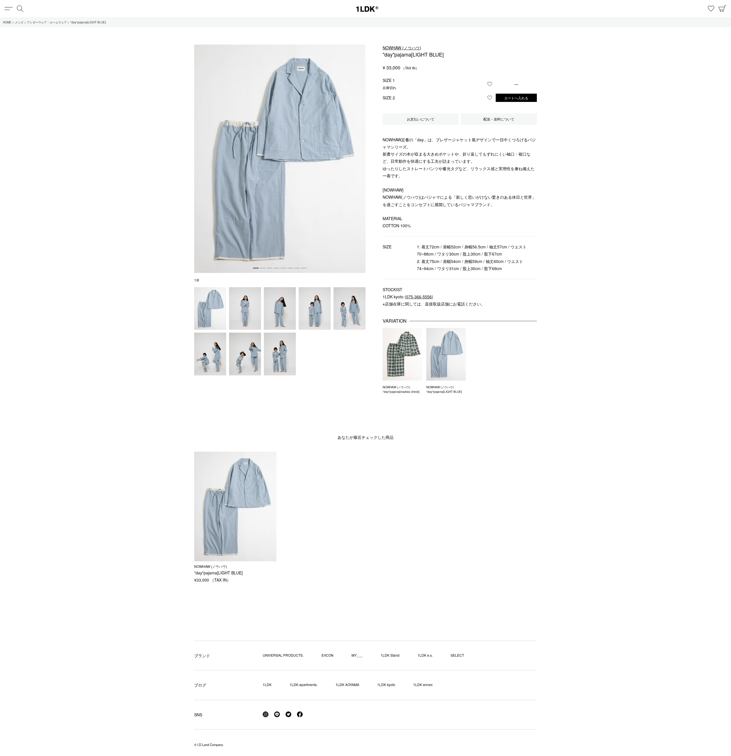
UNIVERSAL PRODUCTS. (283, 655)
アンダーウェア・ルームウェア (47, 22)
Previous (200, 152)
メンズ (19, 22)
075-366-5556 (419, 296)
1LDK (367, 9)
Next (360, 152)
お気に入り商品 (711, 8)
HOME (7, 22)
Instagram (265, 714)
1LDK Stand (390, 655)
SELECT (457, 655)
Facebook (300, 714)
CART (722, 8)
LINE (277, 714)
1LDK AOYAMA (347, 684)
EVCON (328, 655)
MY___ (357, 655)
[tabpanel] (280, 159)
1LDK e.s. (425, 655)
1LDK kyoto (386, 684)
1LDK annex (423, 684)
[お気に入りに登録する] (489, 84)
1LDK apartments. (304, 684)
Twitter (288, 714)
